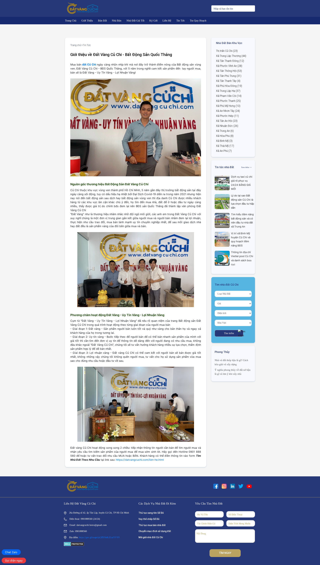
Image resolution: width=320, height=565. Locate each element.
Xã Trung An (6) (225, 130)
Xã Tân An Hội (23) (227, 120)
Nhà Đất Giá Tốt (135, 20)
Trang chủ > (76, 45)
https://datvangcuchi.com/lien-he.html (140, 459)
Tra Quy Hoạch (198, 20)
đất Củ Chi (89, 64)
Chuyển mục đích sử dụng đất (154, 531)
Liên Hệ (166, 20)
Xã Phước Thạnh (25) (228, 100)
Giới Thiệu (87, 20)
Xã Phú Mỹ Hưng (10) (228, 105)
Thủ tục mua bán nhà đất (152, 525)
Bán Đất (102, 20)
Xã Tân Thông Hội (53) (229, 70)
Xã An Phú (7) (224, 150)
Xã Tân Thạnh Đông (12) (230, 60)
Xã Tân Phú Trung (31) (228, 75)
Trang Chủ (70, 20)
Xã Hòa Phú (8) (225, 135)
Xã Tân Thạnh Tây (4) (228, 80)
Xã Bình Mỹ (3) (224, 140)
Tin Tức (180, 20)
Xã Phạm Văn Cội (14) (229, 95)
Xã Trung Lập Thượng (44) (231, 55)
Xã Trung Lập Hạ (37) (228, 90)
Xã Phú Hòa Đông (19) (229, 85)
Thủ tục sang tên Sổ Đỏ (151, 513)
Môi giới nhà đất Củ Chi (150, 537)
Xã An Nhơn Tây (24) (228, 110)
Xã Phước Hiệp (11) (227, 115)
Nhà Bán (116, 20)
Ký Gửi (153, 20)
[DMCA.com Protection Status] (74, 544)
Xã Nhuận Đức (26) (227, 125)
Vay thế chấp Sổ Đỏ (148, 519)
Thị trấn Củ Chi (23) (227, 50)
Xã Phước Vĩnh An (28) (229, 65)
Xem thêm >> (246, 167)
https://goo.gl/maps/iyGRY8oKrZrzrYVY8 (99, 537)
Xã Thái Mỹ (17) (225, 145)
